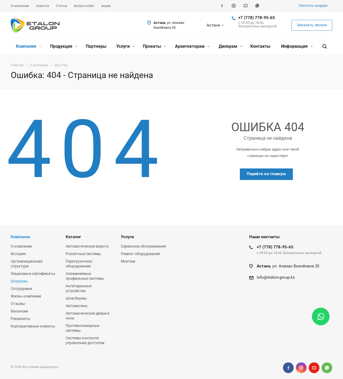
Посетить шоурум (313, 5)
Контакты (260, 46)
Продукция (61, 46)
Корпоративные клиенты (33, 326)
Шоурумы (19, 281)
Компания (26, 46)
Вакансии (19, 311)
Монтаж (128, 261)
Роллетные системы (83, 254)
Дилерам (228, 46)
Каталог (73, 236)
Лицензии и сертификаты (33, 273)
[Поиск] (324, 46)
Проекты (152, 46)
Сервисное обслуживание (143, 246)
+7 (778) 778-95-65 (256, 17)
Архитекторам (190, 46)
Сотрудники (21, 288)
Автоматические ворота (87, 246)
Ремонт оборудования (140, 254)
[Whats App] (257, 6)
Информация (295, 46)
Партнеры (96, 46)
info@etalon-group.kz (276, 277)
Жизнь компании (26, 296)
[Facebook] (222, 6)
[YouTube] (245, 6)
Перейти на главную (266, 173)
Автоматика (76, 306)
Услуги (123, 46)
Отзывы (18, 303)
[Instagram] (234, 6)
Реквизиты (20, 319)
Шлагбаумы (76, 298)
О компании (21, 246)
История (18, 254)
